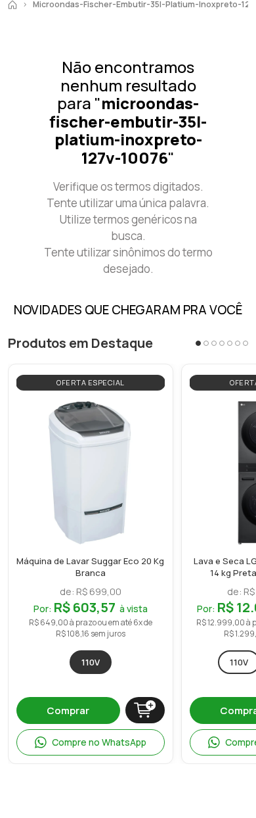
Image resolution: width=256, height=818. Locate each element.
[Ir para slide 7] (245, 343)
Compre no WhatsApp (99, 742)
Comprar (68, 710)
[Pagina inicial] (12, 4)
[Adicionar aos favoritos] (151, 412)
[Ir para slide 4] (221, 343)
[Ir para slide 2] (206, 343)
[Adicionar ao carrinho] (145, 710)
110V (90, 662)
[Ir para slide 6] (237, 343)
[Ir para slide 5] (229, 343)
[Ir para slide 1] (198, 343)
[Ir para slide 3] (214, 343)
